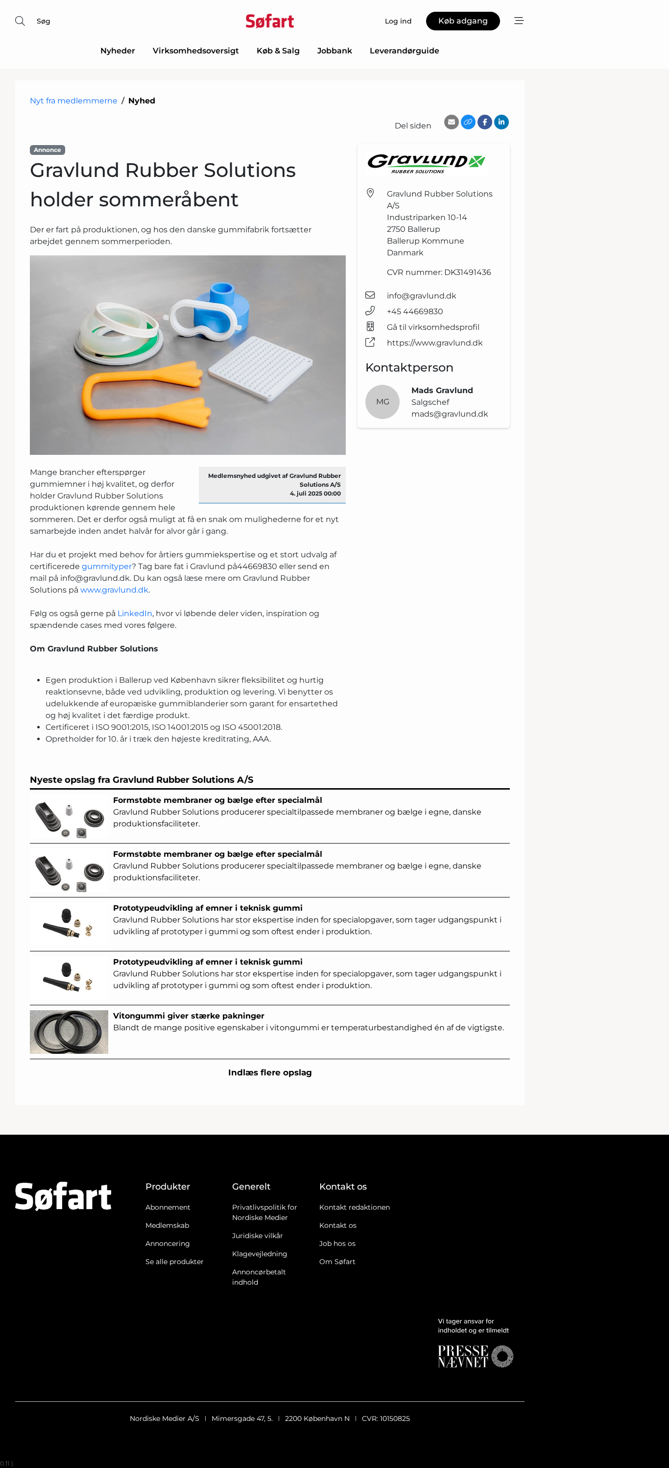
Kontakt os (338, 1225)
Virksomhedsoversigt (196, 50)
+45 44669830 (415, 311)
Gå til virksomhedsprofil (433, 327)
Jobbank (334, 50)
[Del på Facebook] (485, 122)
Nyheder (117, 50)
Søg (43, 21)
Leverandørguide (404, 50)
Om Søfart (337, 1261)
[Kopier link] (468, 122)
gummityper (107, 566)
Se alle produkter (174, 1261)
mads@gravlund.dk (449, 414)
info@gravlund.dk (421, 295)
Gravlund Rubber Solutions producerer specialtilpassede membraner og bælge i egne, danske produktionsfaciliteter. (297, 812)
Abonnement (168, 1207)
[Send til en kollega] (451, 122)
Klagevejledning (259, 1253)
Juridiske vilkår (257, 1235)
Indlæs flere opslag (270, 1072)
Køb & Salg (278, 50)
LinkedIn (135, 613)
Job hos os (337, 1243)
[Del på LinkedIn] (501, 122)
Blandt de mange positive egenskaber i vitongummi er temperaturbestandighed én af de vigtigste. (308, 1021)
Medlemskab (167, 1225)
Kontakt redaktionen (354, 1207)
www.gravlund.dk (114, 590)
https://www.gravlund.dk (435, 343)
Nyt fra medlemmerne (74, 100)
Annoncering (167, 1243)
